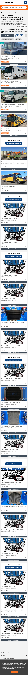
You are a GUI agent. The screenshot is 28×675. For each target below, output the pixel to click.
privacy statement (5, 668)
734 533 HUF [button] (4, 246)
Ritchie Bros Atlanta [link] (14, 87)
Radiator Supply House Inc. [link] (13, 225)
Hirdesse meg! (25, 2)
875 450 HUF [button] (4, 326)
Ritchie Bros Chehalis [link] (14, 64)
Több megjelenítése (22, 26)
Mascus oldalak (7, 652)
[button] (7, 35)
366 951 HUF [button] (4, 557)
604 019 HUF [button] (4, 534)
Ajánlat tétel (4, 61)
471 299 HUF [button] (4, 486)
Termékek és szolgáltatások (7, 658)
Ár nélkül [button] (3, 166)
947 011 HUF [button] (4, 279)
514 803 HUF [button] (4, 510)
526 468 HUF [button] (4, 383)
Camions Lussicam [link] (14, 192)
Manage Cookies (16, 667)
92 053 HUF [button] (4, 430)
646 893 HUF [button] (4, 590)
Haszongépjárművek (8, 12)
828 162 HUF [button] (4, 222)
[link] (14, 48)
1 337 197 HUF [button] (5, 190)
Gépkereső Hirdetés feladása (13, 143)
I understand (14, 672)
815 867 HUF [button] (4, 614)
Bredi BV (13, 169)
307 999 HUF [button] (4, 454)
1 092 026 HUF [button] (5, 637)
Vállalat (3, 655)
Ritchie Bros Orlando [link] (14, 135)
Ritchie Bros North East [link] (13, 112)
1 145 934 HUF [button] (5, 406)
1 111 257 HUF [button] (5, 303)
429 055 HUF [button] (4, 350)
